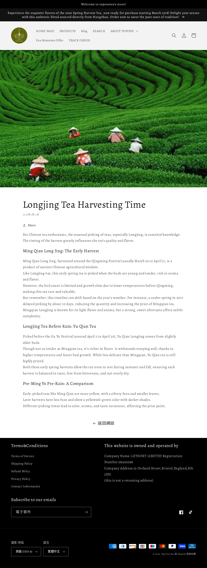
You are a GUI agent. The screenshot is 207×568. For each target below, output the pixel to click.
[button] (124, 30)
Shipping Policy (22, 463)
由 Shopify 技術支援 (185, 553)
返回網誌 (106, 423)
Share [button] (32, 225)
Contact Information (25, 486)
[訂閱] (86, 512)
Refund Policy (20, 471)
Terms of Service (22, 456)
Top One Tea (167, 553)
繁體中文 (54, 551)
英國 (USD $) (24, 551)
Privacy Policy (20, 479)
